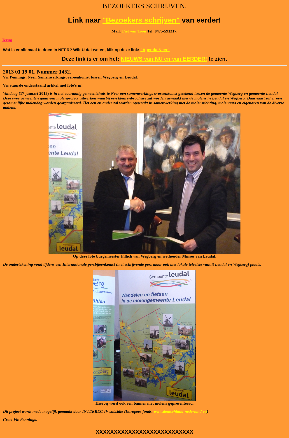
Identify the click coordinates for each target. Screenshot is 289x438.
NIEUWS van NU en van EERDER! (164, 59)
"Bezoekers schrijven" (141, 20)
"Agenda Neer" (155, 50)
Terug (7, 40)
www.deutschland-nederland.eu (180, 411)
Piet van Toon (134, 31)
